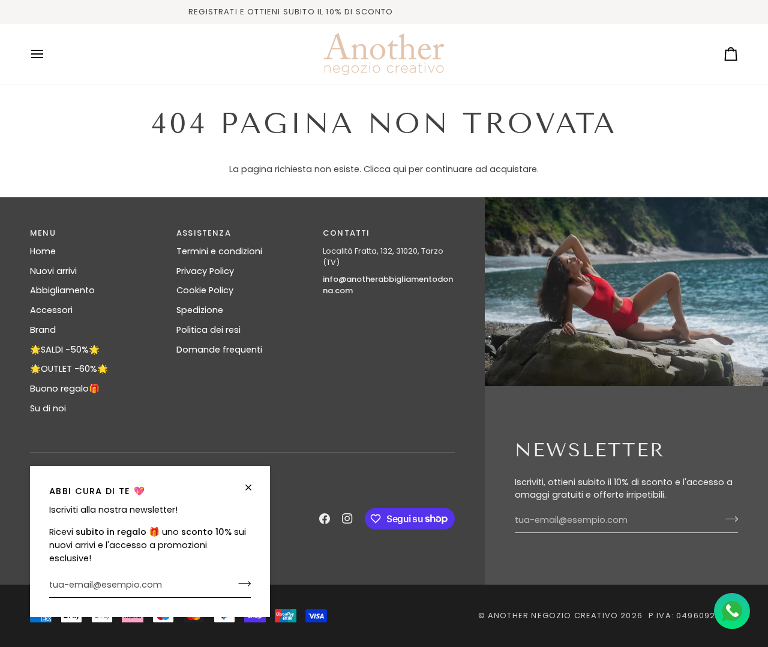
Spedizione (199, 310)
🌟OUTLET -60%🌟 (69, 369)
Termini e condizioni (219, 251)
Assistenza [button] (203, 233)
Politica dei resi (208, 330)
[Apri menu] (48, 54)
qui (399, 169)
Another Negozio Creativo (553, 615)
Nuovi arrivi (53, 271)
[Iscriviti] (241, 583)
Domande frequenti (219, 350)
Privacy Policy (205, 271)
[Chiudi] (253, 487)
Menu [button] (43, 233)
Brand (43, 330)
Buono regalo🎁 (65, 389)
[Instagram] (347, 518)
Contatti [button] (346, 233)
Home (43, 251)
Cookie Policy (204, 290)
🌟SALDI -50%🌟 (65, 350)
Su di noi (48, 408)
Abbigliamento (62, 290)
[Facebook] (324, 518)
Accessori (51, 310)
